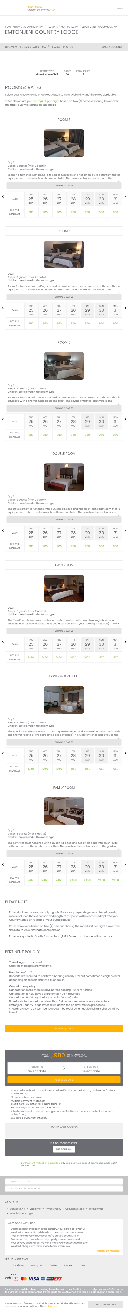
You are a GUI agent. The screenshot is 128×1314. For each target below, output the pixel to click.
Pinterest (69, 1265)
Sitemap (52, 1306)
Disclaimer (36, 1208)
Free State (52, 26)
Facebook (18, 1265)
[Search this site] (94, 8)
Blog (84, 1265)
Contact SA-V (18, 1208)
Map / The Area (51, 47)
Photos (68, 47)
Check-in (37, 1067)
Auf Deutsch (64, 1149)
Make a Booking (112, 47)
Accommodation (33, 26)
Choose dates (64, 185)
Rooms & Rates (29, 47)
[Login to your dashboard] (99, 8)
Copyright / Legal (74, 1208)
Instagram (36, 1265)
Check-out (91, 1067)
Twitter (53, 1265)
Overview (11, 47)
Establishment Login (21, 1213)
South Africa (12, 26)
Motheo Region (69, 26)
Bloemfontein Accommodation (100, 26)
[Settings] (105, 8)
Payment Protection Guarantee (40, 1107)
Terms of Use (96, 1208)
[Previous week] (2, 196)
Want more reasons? (108, 1251)
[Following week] (125, 196)
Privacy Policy (53, 1208)
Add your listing (105, 1304)
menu (113, 8)
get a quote (64, 1028)
